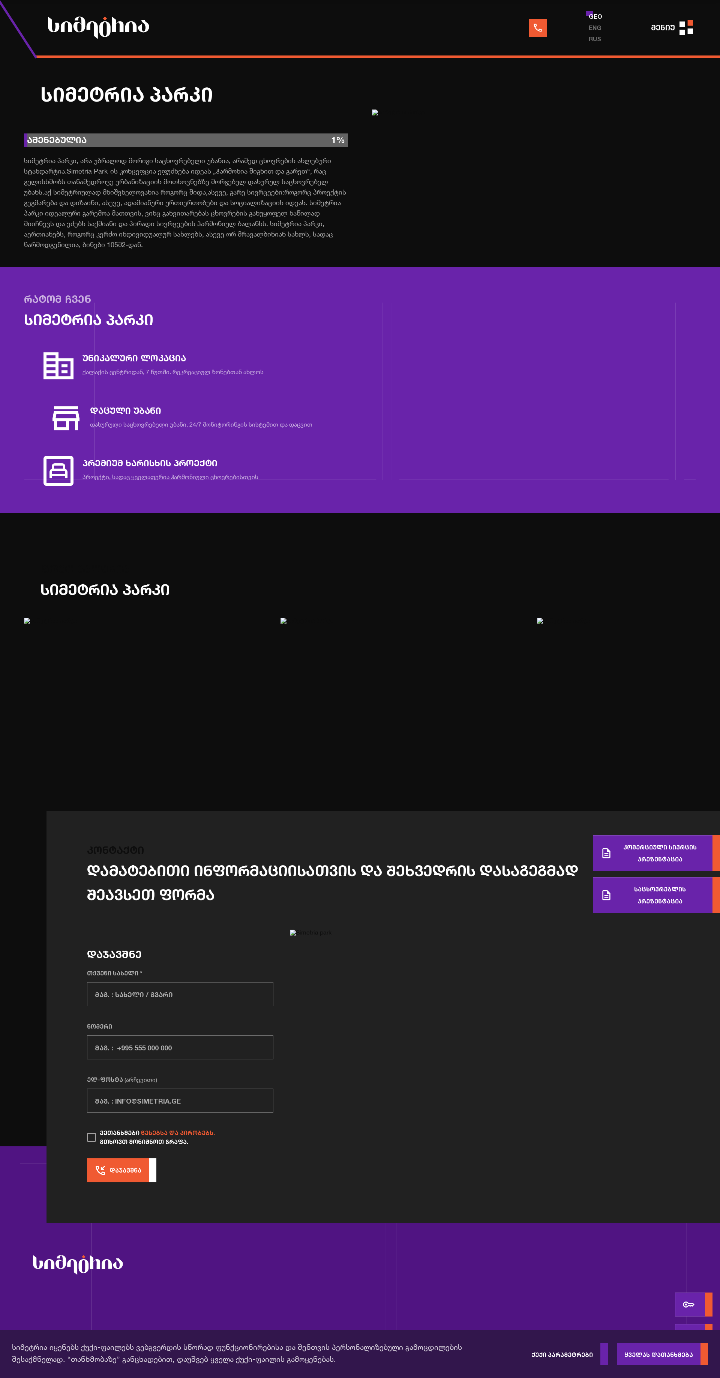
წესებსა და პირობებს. (178, 1133)
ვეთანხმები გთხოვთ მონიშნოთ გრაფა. (157, 1137)
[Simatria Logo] (78, 1266)
